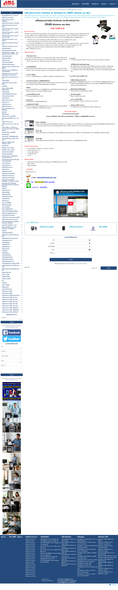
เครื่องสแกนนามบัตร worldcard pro (72, 17)
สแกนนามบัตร (53, 15)
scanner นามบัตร (72, 15)
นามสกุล (3, 351)
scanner (79, 15)
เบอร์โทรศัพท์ (4, 356)
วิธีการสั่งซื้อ (103, 227)
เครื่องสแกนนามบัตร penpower (89, 17)
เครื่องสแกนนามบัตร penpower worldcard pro (51, 17)
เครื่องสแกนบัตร (101, 17)
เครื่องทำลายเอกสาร (76, 227)
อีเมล (2, 360)
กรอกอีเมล (3, 317)
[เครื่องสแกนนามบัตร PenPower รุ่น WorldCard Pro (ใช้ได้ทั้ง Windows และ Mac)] (104, 26)
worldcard (94, 15)
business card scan (86, 15)
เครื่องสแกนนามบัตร (35, 9)
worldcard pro (35, 17)
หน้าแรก (27, 9)
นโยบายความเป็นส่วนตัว (10, 327)
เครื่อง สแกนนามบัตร (43, 15)
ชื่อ (2, 346)
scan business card (62, 15)
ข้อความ (3, 365)
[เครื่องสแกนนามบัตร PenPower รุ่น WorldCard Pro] (95, 41)
